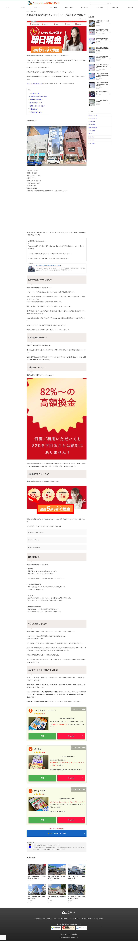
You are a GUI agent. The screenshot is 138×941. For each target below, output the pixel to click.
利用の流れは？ (34, 109)
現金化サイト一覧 (93, 115)
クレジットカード (93, 118)
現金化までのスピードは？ (37, 106)
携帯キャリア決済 (93, 127)
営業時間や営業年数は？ (37, 99)
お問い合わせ (76, 918)
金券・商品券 (92, 130)
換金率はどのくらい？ (36, 102)
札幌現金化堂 (35, 93)
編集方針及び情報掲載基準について (62, 918)
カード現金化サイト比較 (57, 833)
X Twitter (58, 849)
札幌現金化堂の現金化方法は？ (38, 96)
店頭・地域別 (92, 143)
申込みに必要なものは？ (37, 112)
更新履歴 (101, 918)
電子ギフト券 (92, 121)
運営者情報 (38, 918)
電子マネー (91, 133)
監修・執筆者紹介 (47, 918)
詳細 (42, 736)
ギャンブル (91, 140)
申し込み (71, 736)
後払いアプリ (92, 124)
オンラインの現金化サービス (35, 84)
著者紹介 (62, 849)
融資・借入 (91, 137)
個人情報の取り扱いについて (89, 918)
